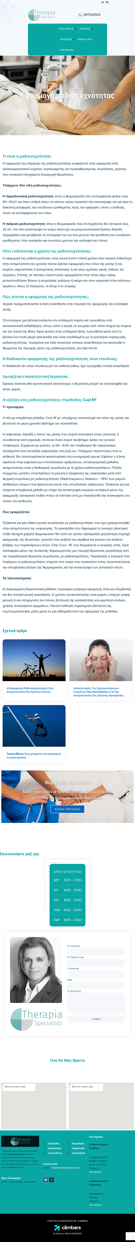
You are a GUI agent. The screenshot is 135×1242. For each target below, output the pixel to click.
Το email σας (73, 968)
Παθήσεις (85, 28)
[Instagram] (51, 1180)
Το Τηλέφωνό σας (75, 957)
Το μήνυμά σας (74, 991)
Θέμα (69, 979)
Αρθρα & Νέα (85, 39)
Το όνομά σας (73, 946)
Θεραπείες (66, 39)
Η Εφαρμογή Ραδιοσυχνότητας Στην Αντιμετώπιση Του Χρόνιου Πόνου (30, 689)
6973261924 (92, 15)
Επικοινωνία (67, 50)
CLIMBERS (82, 1221)
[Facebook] (46, 1180)
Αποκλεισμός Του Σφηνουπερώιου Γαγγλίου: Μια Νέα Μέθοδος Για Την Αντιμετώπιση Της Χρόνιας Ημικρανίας (98, 691)
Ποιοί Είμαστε (66, 28)
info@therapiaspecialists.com (65, 1167)
